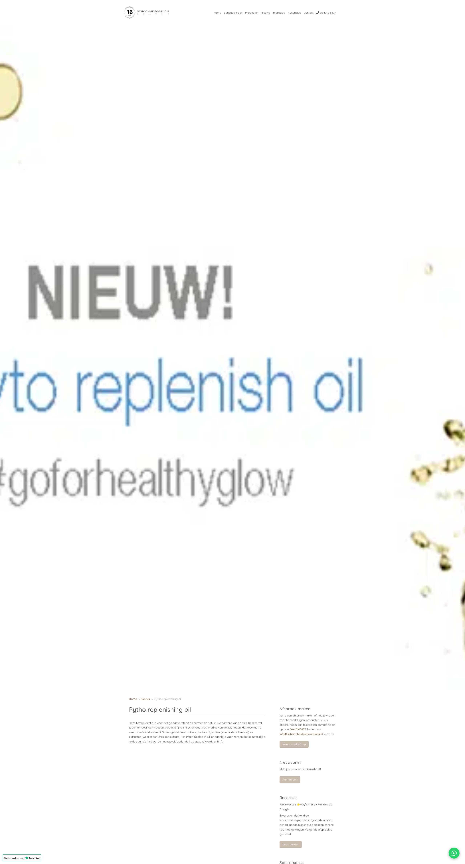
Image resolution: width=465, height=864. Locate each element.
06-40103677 (298, 729)
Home (217, 12)
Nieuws (265, 12)
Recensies (294, 12)
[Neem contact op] (454, 853)
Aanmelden (290, 779)
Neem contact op (294, 744)
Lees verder (290, 844)
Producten (251, 12)
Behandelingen (233, 12)
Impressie (279, 12)
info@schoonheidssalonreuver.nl (301, 734)
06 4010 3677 (327, 12)
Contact (309, 12)
